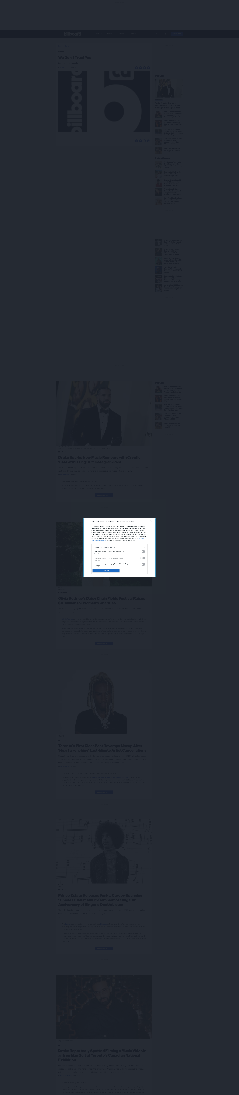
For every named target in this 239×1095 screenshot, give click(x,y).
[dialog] (119, 547)
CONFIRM (106, 571)
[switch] (142, 551)
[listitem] (119, 547)
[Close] (152, 522)
